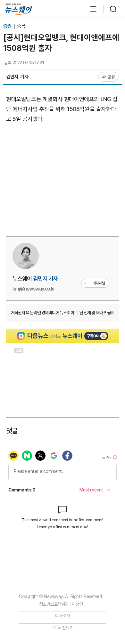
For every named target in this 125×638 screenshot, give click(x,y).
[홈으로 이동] (18, 9)
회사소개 (63, 615)
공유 (111, 76)
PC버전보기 (63, 627)
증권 (8, 26)
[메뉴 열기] (90, 9)
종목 (21, 26)
